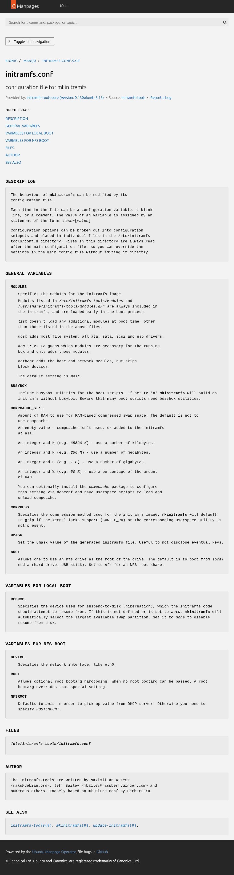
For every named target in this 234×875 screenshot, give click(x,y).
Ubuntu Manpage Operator (54, 852)
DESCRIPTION (16, 118)
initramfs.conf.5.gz (61, 60)
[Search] (225, 22)
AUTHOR (12, 155)
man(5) (30, 60)
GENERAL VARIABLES (22, 126)
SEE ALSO (13, 162)
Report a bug (160, 97)
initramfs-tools (133, 97)
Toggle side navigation (31, 41)
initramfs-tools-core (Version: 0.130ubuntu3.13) (65, 97)
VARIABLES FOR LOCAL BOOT (29, 133)
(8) (31, 826)
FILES (9, 148)
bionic (11, 60)
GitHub (102, 852)
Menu (64, 5)
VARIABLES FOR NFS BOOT (27, 140)
